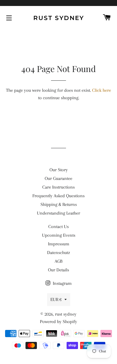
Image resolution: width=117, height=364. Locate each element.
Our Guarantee (58, 178)
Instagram (62, 283)
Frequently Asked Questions (58, 195)
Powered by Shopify (58, 321)
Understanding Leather (58, 213)
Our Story (59, 169)
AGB (58, 261)
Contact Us (58, 226)
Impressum (58, 244)
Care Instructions (58, 187)
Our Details (58, 270)
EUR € (56, 299)
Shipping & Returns (58, 204)
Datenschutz (58, 252)
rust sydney (58, 18)
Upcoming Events (58, 235)
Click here (101, 90)
